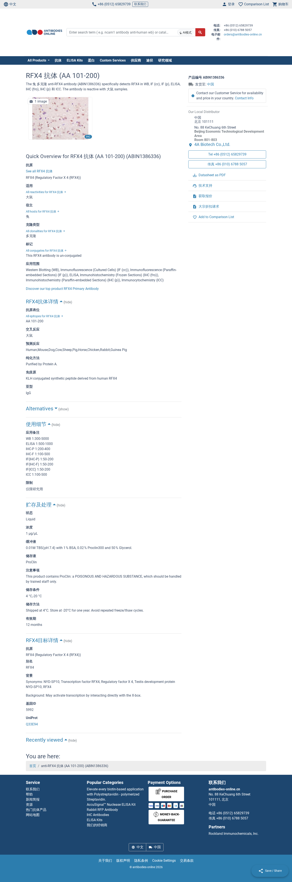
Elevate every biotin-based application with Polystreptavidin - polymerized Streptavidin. (115, 794)
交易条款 (187, 861)
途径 (149, 60)
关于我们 (105, 861)
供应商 (136, 60)
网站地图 (33, 815)
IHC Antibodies (98, 815)
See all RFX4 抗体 (39, 171)
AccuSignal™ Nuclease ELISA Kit (111, 805)
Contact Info (244, 98)
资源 (29, 805)
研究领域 (165, 60)
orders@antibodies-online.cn (243, 34)
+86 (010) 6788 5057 (232, 818)
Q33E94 (32, 724)
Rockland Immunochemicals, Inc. (233, 834)
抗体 (58, 60)
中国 (210, 84)
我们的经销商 (97, 825)
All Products (37, 60)
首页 (32, 766)
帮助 (29, 794)
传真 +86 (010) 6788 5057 (227, 164)
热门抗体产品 (36, 810)
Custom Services (113, 60)
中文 (12, 4)
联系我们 (140, 4)
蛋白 (91, 60)
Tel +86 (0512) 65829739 (227, 155)
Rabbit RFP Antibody (102, 810)
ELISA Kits (75, 60)
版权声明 (123, 861)
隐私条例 (141, 861)
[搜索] (200, 32)
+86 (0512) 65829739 (114, 4)
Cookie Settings (164, 861)
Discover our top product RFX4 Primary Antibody (62, 289)
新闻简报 (33, 799)
